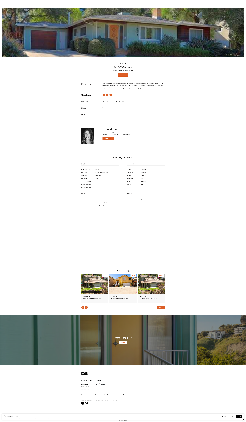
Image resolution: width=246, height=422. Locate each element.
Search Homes (107, 394)
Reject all (223, 416)
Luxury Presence (92, 412)
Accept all (239, 416)
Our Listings (97, 394)
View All (161, 307)
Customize (231, 416)
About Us (89, 394)
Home (82, 394)
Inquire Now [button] (123, 74)
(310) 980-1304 (114, 134)
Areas (115, 394)
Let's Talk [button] (123, 342)
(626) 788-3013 (84, 384)
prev (82, 307)
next (86, 307)
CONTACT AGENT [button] (108, 138)
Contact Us (122, 394)
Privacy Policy (161, 412)
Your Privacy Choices (123, 420)
